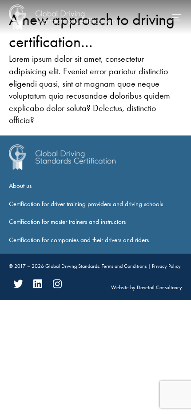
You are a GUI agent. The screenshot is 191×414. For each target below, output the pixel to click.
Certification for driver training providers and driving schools (86, 203)
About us (20, 185)
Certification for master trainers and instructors (67, 221)
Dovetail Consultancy (159, 287)
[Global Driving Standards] (62, 17)
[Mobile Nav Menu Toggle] (176, 17)
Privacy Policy (166, 266)
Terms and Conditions (125, 266)
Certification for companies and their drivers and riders (79, 239)
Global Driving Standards (72, 266)
